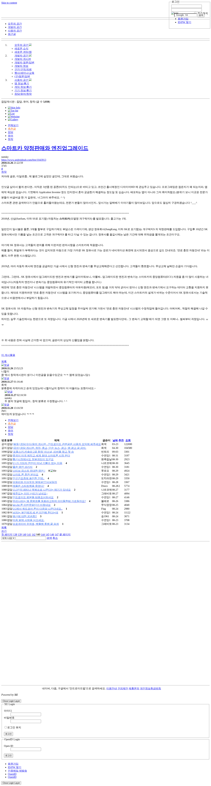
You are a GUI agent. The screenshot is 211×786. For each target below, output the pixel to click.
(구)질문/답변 (22, 76)
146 (52, 534)
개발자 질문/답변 (24, 62)
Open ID (8, 746)
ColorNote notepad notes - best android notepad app (28, 697)
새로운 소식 (21, 48)
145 (47, 534)
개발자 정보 (21, 66)
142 (34, 534)
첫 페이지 (7, 534)
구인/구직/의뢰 (23, 69)
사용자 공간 (22, 80)
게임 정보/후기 (23, 87)
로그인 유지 (14, 727)
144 (43, 534)
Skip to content (9, 2)
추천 (121, 440)
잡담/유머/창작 (23, 94)
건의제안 (123, 688)
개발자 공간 (22, 55)
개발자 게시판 (23, 59)
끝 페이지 (65, 534)
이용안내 (111, 688)
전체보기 (13, 125)
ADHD (165, 688)
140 (24, 534)
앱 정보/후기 (22, 83)
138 (15, 534)
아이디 (8, 710)
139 (20, 534)
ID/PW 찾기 (184, 22)
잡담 (10, 132)
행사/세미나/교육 (24, 73)
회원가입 (183, 18)
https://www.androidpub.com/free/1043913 (23, 159)
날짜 (115, 440)
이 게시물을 (8, 355)
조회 (128, 440)
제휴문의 (134, 688)
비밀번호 (9, 717)
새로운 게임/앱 (23, 52)
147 (57, 534)
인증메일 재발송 (17, 770)
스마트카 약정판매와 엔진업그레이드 (44, 148)
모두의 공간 (22, 45)
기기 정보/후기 (23, 90)
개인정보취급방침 (150, 688)
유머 (10, 135)
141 (29, 534)
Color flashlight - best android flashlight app (79, 697)
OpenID (12, 774)
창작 (10, 139)
